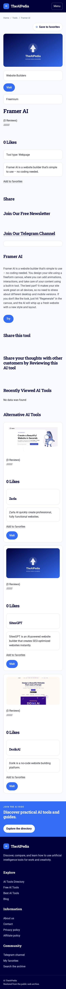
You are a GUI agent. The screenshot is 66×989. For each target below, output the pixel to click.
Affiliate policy (11, 935)
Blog (6, 899)
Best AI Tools (11, 893)
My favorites (10, 960)
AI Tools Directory (13, 881)
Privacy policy (11, 929)
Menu (57, 6)
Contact (8, 924)
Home (6, 18)
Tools (15, 18)
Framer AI (25, 18)
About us (8, 918)
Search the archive (14, 966)
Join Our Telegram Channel (29, 233)
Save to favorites (48, 27)
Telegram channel (14, 954)
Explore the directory (19, 828)
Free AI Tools (11, 887)
